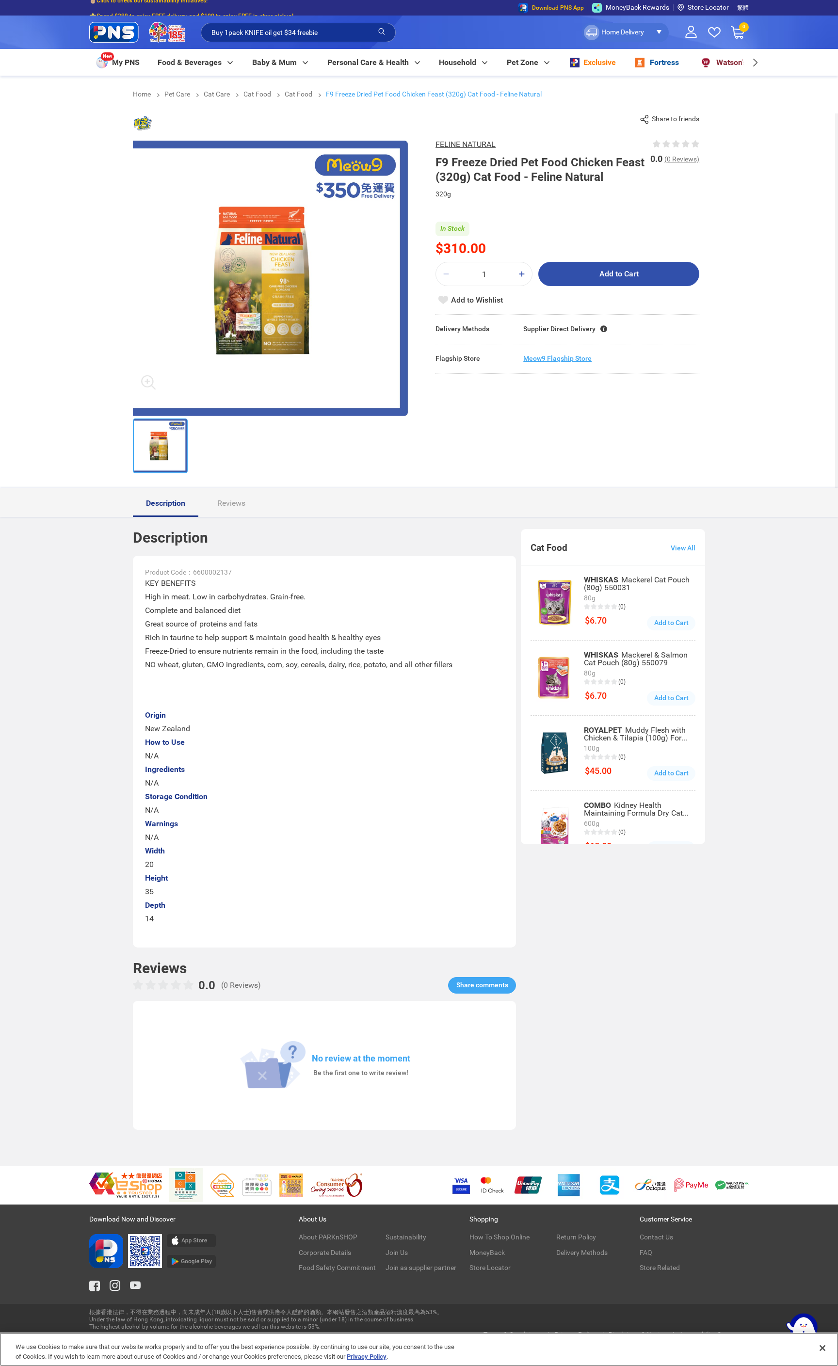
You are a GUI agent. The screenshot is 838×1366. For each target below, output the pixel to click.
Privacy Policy (367, 1356)
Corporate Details (325, 1252)
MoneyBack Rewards (637, 7)
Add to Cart (619, 273)
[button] (625, 32)
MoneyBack (487, 1252)
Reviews (231, 503)
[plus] (522, 274)
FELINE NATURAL (465, 144)
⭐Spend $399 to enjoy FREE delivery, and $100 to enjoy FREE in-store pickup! (191, 7)
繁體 (743, 7)
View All (683, 548)
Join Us (397, 1252)
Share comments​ (482, 985)
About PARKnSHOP (328, 1237)
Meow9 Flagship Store (557, 358)
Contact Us (656, 1237)
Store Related (660, 1267)
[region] (419, 1349)
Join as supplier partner (421, 1267)
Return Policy (576, 1237)
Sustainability (406, 1237)
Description (165, 503)
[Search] (381, 32)
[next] (754, 62)
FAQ (646, 1252)
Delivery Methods (582, 1252)
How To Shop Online (499, 1237)
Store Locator (708, 7)
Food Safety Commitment (337, 1267)
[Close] (822, 1348)
